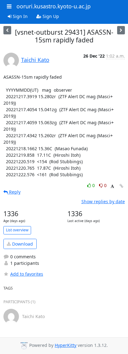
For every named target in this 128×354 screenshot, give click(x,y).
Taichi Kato (35, 59)
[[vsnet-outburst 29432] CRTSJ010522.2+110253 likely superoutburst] (7, 30)
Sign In (19, 16)
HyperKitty (65, 345)
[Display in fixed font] (112, 186)
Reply (14, 192)
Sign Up (50, 16)
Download (22, 244)
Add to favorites (26, 274)
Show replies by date (103, 201)
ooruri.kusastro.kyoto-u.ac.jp (53, 6)
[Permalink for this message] (121, 186)
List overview (17, 230)
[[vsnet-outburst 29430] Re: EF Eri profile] (121, 30)
